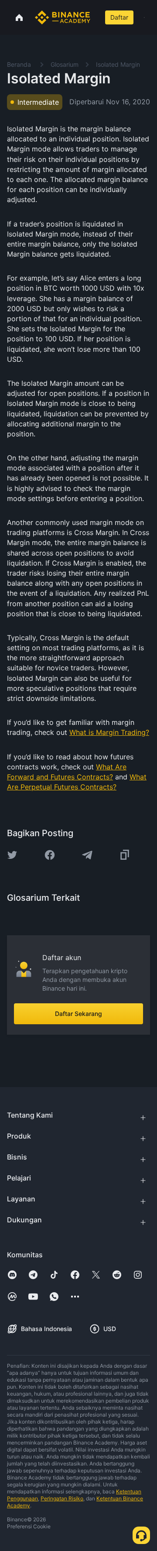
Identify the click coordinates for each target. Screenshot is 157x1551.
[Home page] (62, 17)
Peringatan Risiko (62, 1498)
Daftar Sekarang (78, 1013)
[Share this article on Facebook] (49, 855)
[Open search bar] (96, 17)
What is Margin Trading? (109, 732)
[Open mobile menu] (144, 17)
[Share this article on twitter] (12, 855)
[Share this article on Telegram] (87, 855)
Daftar (119, 17)
